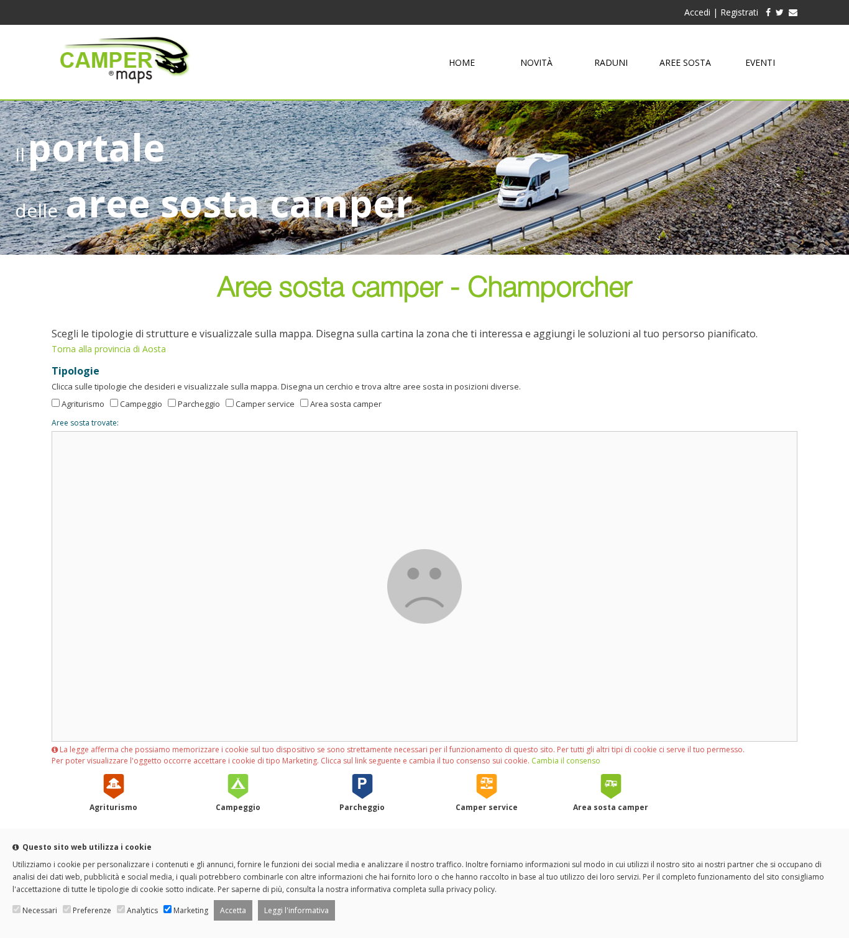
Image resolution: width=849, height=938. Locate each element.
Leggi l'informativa (296, 910)
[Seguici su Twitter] (779, 12)
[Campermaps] (125, 89)
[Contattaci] (793, 12)
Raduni (611, 62)
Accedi (697, 12)
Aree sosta (685, 62)
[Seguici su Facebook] (766, 12)
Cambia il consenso (565, 760)
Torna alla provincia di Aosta (109, 349)
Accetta (233, 910)
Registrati (739, 12)
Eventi (760, 62)
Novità (536, 62)
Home (462, 62)
